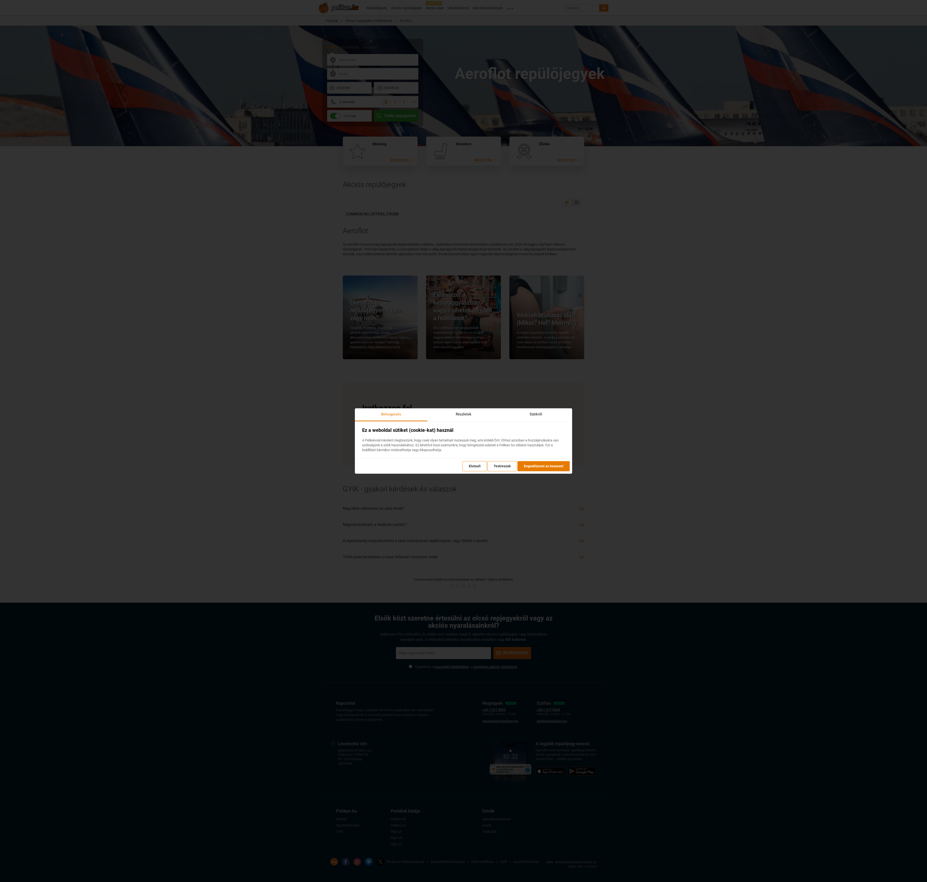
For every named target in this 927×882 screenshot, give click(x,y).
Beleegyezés (391, 414)
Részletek (463, 414)
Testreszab (502, 466)
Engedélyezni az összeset (543, 466)
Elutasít (475, 466)
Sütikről (536, 414)
